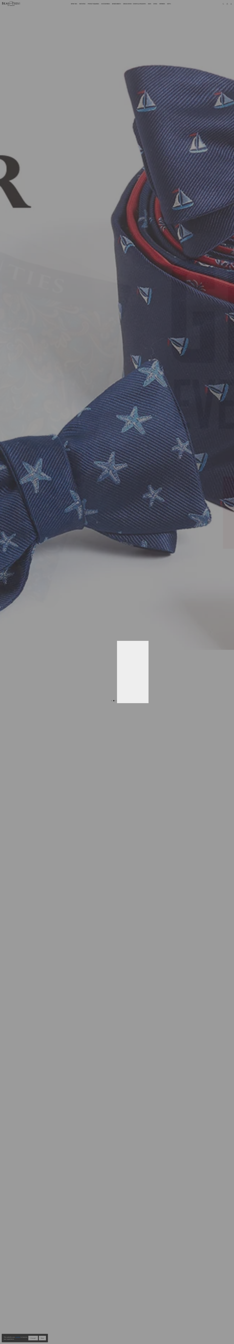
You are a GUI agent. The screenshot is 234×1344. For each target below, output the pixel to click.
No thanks (132, 696)
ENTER (133, 682)
